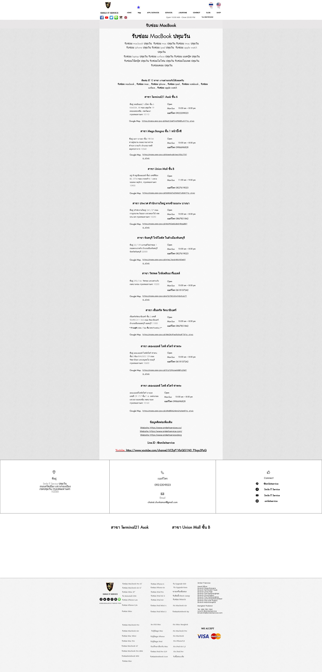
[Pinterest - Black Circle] (112, 599)
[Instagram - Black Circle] (115, 599)
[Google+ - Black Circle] (108, 599)
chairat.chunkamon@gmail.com (162, 502)
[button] (180, 17)
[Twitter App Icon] (111, 17)
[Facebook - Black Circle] (101, 599)
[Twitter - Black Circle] (104, 599)
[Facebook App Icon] (102, 17)
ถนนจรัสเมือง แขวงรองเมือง (55, 486)
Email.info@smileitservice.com (210, 613)
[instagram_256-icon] (121, 17)
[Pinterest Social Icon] (126, 17)
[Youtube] (106, 17)
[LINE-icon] (116, 17)
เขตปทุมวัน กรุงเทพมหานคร (54, 489)
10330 (55, 491)
